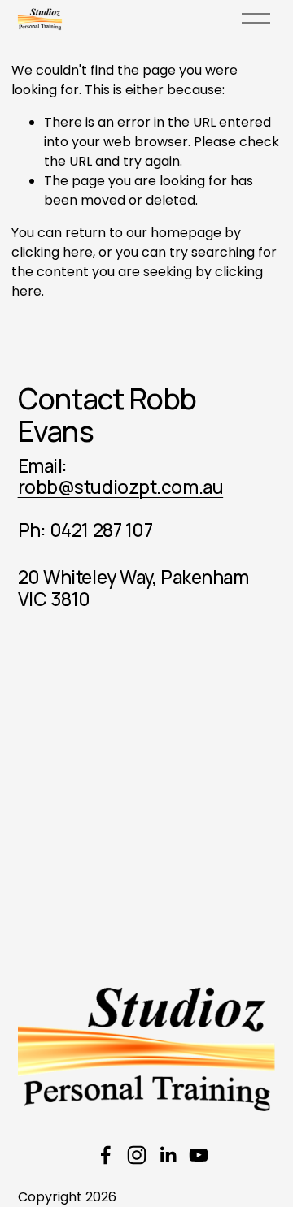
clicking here (52, 252)
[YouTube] (198, 1155)
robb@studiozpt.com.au (121, 487)
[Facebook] (106, 1155)
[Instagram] (136, 1155)
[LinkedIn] (167, 1155)
